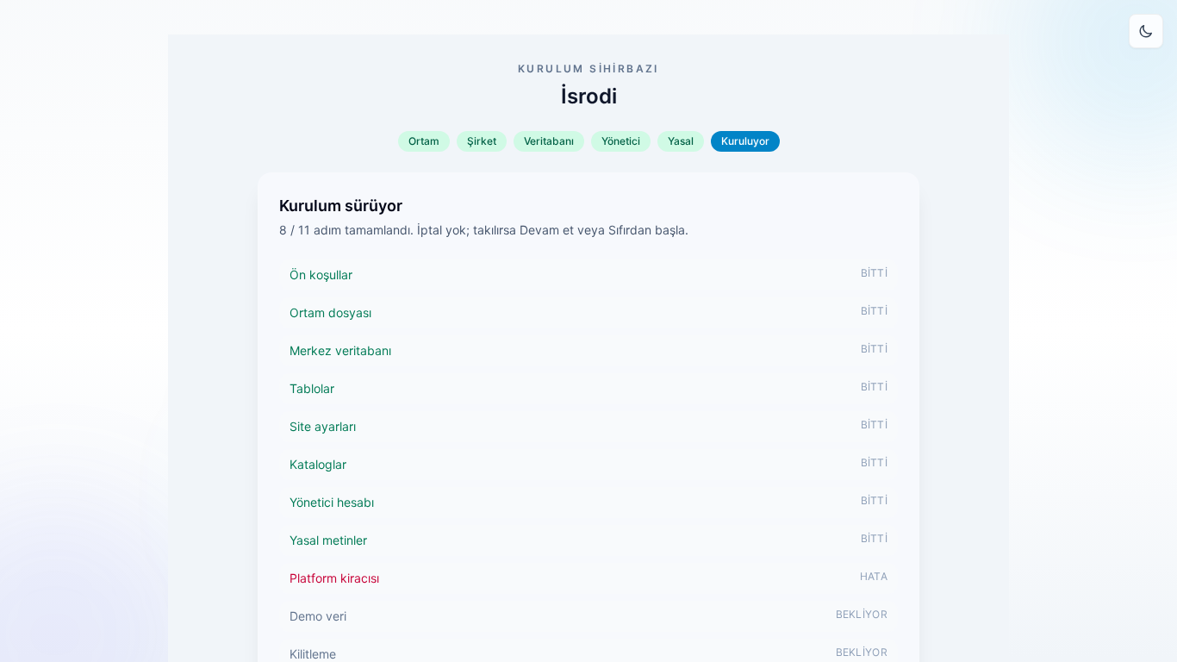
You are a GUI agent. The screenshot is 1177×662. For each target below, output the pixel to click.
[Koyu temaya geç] (1146, 31)
